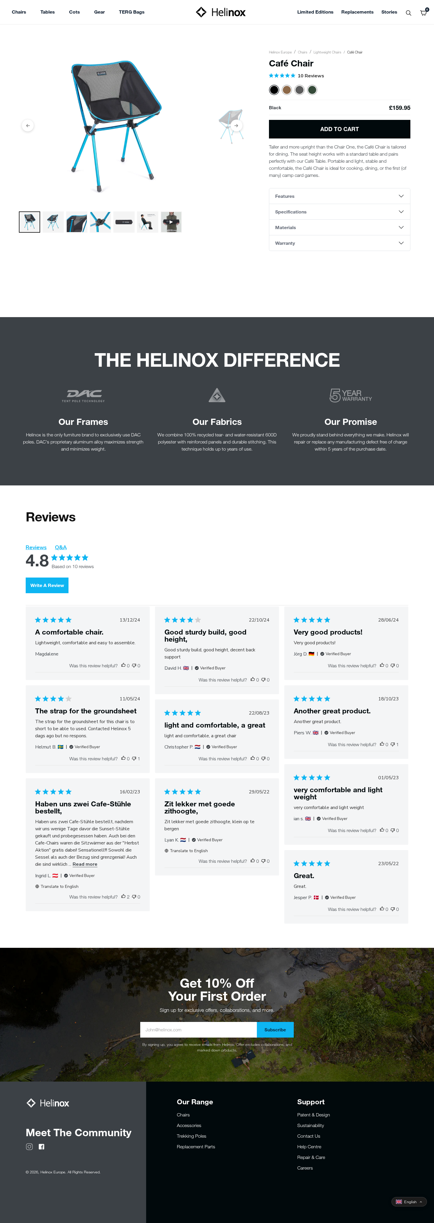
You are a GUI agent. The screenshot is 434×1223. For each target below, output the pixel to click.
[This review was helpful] (123, 896)
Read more (85, 864)
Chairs (302, 52)
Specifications (291, 211)
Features (285, 196)
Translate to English (59, 886)
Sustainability (310, 1125)
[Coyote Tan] (287, 90)
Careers (305, 1167)
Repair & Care (311, 1157)
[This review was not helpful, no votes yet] (134, 665)
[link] (132, 12)
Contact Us (308, 1136)
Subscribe (275, 1029)
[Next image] (236, 125)
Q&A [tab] (61, 547)
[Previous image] (28, 125)
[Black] (274, 90)
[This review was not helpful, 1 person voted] (134, 758)
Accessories (189, 1125)
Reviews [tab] (36, 547)
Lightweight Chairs (327, 52)
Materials (285, 227)
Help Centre (309, 1146)
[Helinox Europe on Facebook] (41, 1146)
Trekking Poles (191, 1136)
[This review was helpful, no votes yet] (123, 665)
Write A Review (47, 585)
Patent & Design (313, 1114)
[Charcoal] (299, 90)
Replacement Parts (196, 1146)
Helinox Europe (280, 52)
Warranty (285, 243)
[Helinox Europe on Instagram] (29, 1146)
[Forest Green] (312, 90)
